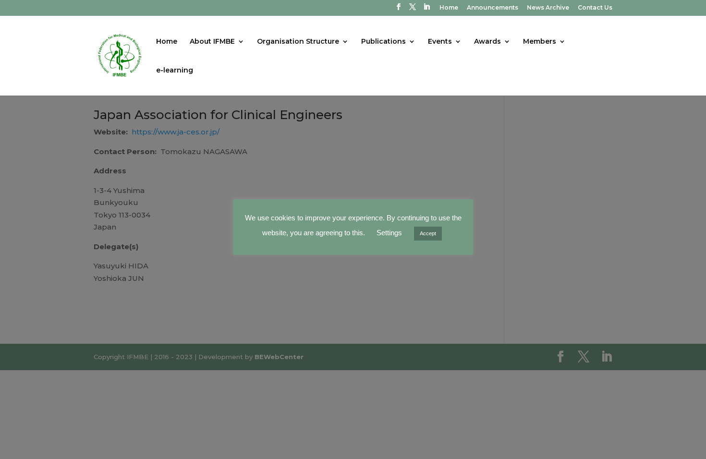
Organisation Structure (298, 42)
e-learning (174, 70)
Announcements (492, 8)
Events (440, 42)
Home (448, 8)
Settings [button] (389, 233)
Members (539, 42)
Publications (383, 42)
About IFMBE (212, 42)
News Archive (548, 8)
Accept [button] (428, 233)
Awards (487, 42)
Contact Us (595, 8)
